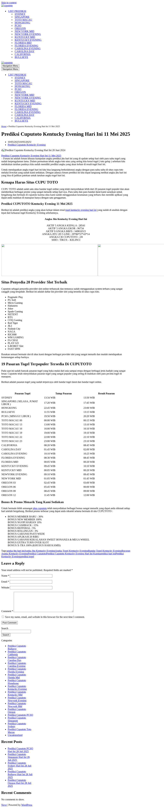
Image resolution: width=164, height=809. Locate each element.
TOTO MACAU (23, 19)
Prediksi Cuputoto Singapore (17, 719)
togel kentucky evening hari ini (81, 210)
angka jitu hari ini (15, 550)
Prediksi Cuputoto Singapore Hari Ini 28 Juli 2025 (19, 757)
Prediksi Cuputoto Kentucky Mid (17, 693)
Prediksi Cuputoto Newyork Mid (17, 705)
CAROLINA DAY (24, 51)
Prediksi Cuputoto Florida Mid (17, 676)
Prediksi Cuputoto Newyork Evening (17, 699)
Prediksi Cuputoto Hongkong (17, 682)
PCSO (18, 25)
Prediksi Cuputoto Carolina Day (17, 659)
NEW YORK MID (24, 31)
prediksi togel (27, 556)
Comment (7, 611)
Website (5, 587)
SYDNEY (20, 14)
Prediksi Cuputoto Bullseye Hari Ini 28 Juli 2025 (20, 774)
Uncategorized (15, 735)
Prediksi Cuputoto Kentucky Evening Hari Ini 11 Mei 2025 (31, 155)
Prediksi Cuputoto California (17, 653)
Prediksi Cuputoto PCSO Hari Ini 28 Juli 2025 (20, 750)
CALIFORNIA (23, 54)
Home (3, 126)
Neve (4, 805)
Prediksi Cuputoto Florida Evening (17, 670)
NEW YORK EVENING (28, 34)
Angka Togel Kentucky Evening (71, 550)
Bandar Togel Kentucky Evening (105, 550)
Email (5, 581)
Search (4, 628)
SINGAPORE (22, 17)
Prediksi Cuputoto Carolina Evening (17, 664)
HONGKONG (22, 22)
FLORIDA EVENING (26, 45)
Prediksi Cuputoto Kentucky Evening (27, 144)
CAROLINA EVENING (28, 48)
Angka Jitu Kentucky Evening (39, 550)
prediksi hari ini (107, 553)
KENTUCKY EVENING (28, 40)
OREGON (20, 28)
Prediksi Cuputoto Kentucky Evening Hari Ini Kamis (73, 553)
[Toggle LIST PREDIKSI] (57, 75)
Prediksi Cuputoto (37, 553)
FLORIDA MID (23, 42)
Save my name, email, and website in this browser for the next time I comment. (45, 617)
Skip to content (8, 2)
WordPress (26, 805)
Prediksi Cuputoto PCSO (20, 715)
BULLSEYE (21, 57)
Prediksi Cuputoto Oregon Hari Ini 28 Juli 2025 (19, 783)
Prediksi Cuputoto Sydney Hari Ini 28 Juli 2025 (19, 766)
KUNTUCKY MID (25, 37)
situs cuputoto (40, 508)
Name (5, 575)
